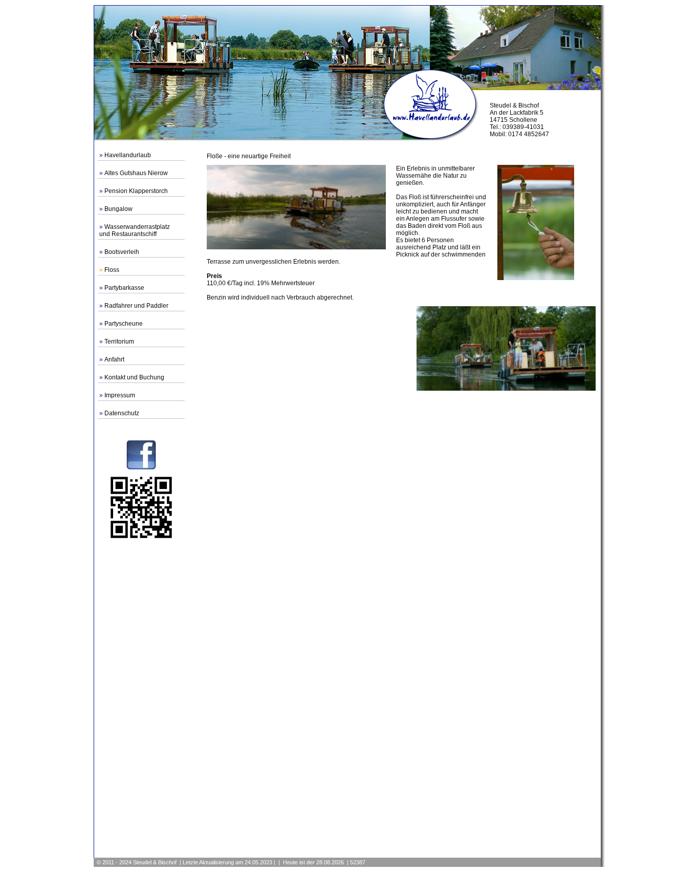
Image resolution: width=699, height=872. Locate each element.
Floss (111, 269)
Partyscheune (123, 323)
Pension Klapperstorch (136, 191)
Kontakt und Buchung (134, 377)
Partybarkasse (124, 287)
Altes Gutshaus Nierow (136, 173)
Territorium (119, 341)
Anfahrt (114, 359)
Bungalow (118, 208)
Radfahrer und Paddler (136, 305)
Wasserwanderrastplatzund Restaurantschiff (134, 230)
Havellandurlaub (127, 155)
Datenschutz (121, 413)
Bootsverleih (121, 252)
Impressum (119, 395)
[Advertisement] (141, 698)
